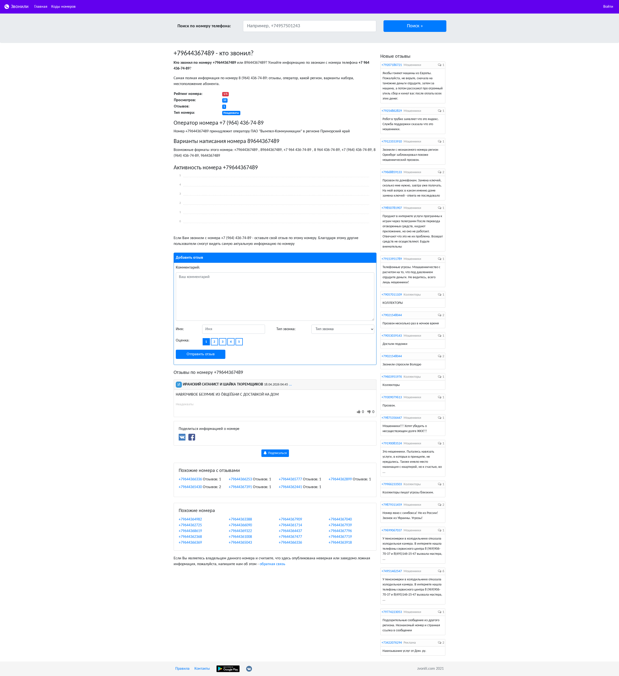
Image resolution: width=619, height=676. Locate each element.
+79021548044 (392, 315)
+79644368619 (190, 531)
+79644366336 (190, 479)
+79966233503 (392, 484)
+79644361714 (290, 525)
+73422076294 (392, 643)
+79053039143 (392, 336)
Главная (40, 7)
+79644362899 (340, 479)
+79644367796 (340, 531)
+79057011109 (392, 295)
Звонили (19, 6)
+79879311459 (392, 505)
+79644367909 (290, 519)
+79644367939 (340, 525)
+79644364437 (290, 531)
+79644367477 (290, 537)
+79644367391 (240, 487)
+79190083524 (392, 443)
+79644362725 (190, 525)
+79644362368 (190, 537)
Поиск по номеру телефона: (204, 26)
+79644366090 (240, 525)
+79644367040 (340, 519)
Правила (182, 669)
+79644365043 (240, 543)
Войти (608, 7)
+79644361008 (240, 537)
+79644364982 (190, 519)
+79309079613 (392, 397)
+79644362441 (290, 487)
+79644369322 (240, 531)
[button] (415, 26)
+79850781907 (392, 208)
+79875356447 (392, 418)
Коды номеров (63, 7)
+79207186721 (392, 65)
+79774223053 (392, 612)
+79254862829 (392, 111)
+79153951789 (392, 259)
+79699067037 (392, 530)
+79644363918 (340, 543)
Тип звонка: (285, 329)
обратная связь (272, 564)
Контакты (202, 669)
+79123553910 (392, 141)
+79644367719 (340, 537)
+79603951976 (392, 377)
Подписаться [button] (277, 453)
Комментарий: (188, 268)
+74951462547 (392, 571)
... (290, 384)
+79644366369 (190, 543)
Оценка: (182, 340)
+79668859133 (392, 172)
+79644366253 (240, 479)
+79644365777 (290, 479)
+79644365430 (190, 487)
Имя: (180, 329)
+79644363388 (240, 519)
